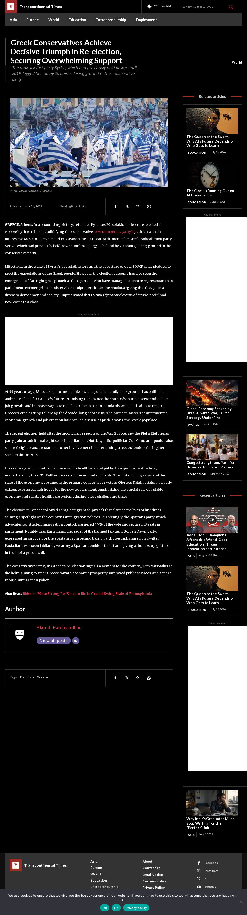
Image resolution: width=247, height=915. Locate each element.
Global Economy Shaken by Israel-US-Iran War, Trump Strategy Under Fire (209, 413)
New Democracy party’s (113, 232)
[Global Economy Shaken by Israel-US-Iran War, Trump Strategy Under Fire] (212, 393)
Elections (27, 677)
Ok (105, 908)
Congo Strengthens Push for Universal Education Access (210, 464)
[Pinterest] (137, 206)
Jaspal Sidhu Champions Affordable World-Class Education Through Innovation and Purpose (206, 542)
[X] (126, 206)
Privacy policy (136, 908)
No (116, 908)
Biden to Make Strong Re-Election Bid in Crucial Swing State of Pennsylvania (87, 593)
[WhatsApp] (148, 206)
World (237, 62)
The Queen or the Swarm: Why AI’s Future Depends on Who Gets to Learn (210, 141)
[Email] (75, 640)
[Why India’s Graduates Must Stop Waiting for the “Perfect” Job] (212, 803)
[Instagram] (199, 871)
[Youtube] (199, 887)
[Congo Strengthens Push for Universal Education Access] (212, 447)
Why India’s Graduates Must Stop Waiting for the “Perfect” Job (210, 823)
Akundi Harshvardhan (59, 627)
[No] (241, 902)
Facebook (211, 863)
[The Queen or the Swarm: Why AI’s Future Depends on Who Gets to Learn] (212, 121)
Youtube (210, 886)
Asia (191, 555)
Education (197, 152)
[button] (230, 6)
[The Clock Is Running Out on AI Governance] (212, 175)
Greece (42, 677)
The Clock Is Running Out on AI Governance (210, 192)
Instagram (211, 870)
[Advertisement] (89, 351)
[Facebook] (115, 206)
